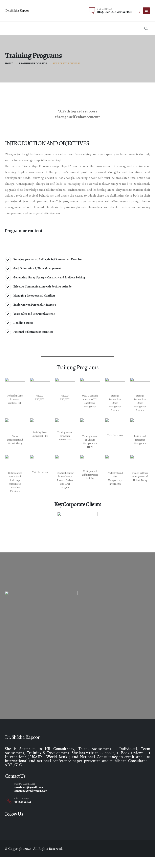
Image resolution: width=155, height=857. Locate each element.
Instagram (43, 823)
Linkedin (53, 823)
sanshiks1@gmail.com (28, 787)
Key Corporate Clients (77, 504)
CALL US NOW (21, 798)
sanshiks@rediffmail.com (30, 791)
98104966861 (22, 802)
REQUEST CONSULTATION (114, 12)
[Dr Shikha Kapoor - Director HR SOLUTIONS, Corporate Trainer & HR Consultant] (17, 10)
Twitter (16, 823)
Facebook (6, 823)
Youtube (34, 823)
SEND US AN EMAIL (24, 783)
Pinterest (25, 823)
